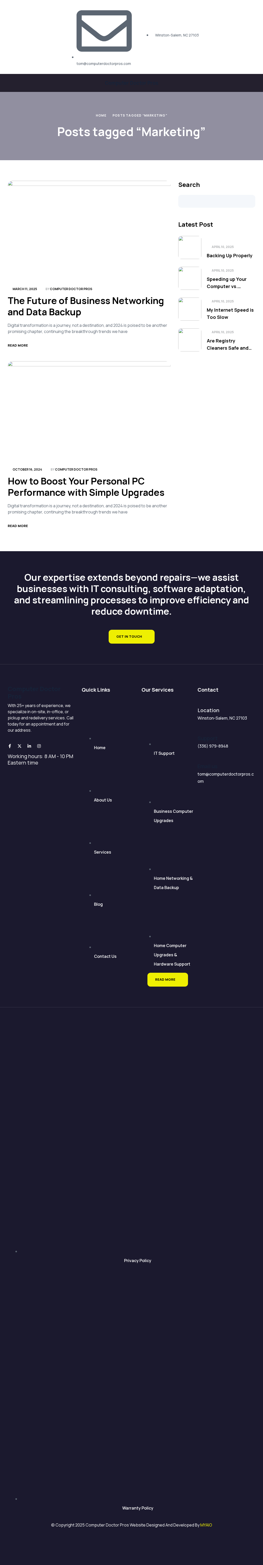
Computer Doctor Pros (131, 83)
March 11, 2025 (25, 289)
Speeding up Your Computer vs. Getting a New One (228, 283)
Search (189, 185)
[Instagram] (39, 746)
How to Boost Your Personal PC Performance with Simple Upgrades (86, 487)
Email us (208, 766)
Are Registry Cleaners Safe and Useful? (228, 344)
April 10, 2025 (223, 247)
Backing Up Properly (229, 255)
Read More (18, 345)
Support (208, 738)
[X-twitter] (19, 746)
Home (101, 115)
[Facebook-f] (10, 746)
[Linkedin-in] (29, 746)
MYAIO (206, 1525)
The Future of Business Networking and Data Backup (86, 306)
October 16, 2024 (27, 469)
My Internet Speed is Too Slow (230, 313)
